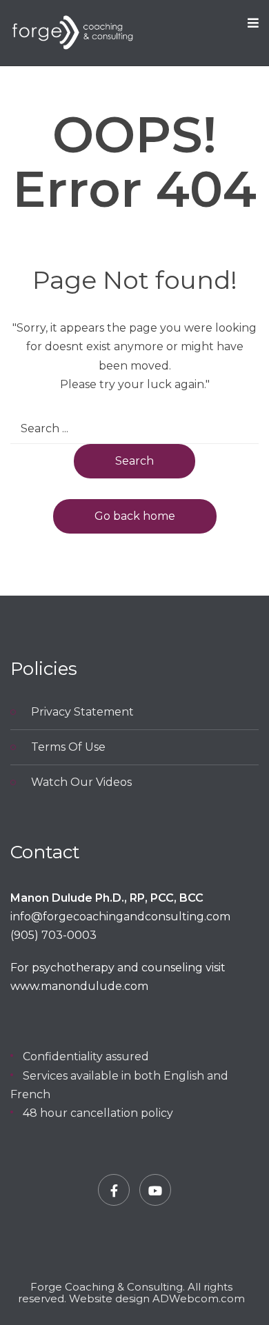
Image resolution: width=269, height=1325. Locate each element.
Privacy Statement (82, 711)
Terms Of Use (68, 746)
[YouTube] (155, 1190)
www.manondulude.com (79, 986)
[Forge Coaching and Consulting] (72, 33)
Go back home (134, 516)
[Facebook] (114, 1190)
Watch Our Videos (81, 782)
